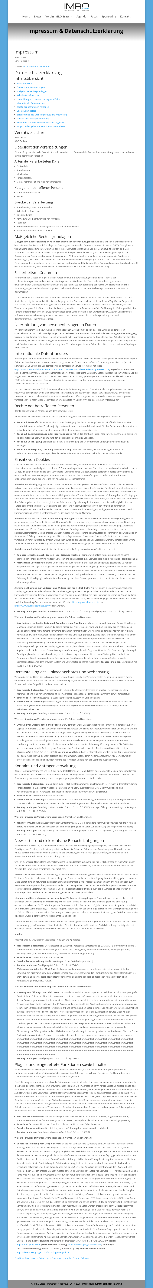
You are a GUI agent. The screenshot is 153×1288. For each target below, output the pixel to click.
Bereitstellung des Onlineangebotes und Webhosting (42, 114)
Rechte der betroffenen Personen (33, 106)
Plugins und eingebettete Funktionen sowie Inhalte (41, 126)
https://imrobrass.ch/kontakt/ (37, 66)
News (38, 16)
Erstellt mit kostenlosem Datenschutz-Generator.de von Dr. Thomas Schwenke (52, 1258)
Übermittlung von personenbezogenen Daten (38, 99)
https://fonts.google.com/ (29, 1244)
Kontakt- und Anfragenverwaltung (33, 118)
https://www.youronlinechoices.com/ (32, 605)
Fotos (94, 16)
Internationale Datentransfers (31, 103)
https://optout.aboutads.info (85, 602)
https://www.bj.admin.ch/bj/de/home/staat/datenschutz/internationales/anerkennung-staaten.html (61, 369)
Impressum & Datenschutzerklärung (102, 1283)
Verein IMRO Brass (57, 16)
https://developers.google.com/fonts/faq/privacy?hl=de (43, 1252)
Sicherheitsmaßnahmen (28, 95)
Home (26, 16)
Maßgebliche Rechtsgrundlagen (32, 91)
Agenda (81, 16)
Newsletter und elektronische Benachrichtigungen (41, 122)
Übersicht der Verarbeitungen (31, 87)
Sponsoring (109, 16)
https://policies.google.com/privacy (84, 1244)
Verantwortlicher (24, 83)
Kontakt (125, 16)
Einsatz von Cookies (26, 110)
